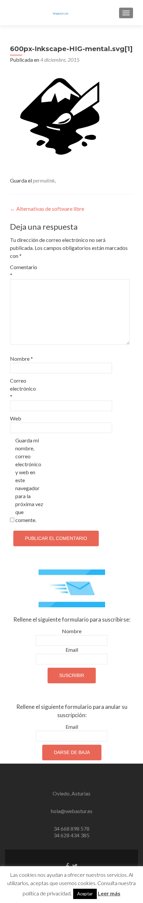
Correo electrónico (23, 388)
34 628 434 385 (71, 835)
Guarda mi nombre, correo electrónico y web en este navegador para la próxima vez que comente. (29, 480)
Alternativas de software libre (47, 208)
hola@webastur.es (71, 811)
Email (72, 649)
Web (15, 418)
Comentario (23, 271)
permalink (44, 180)
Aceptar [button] (85, 893)
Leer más (109, 893)
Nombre (21, 358)
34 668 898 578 (71, 828)
